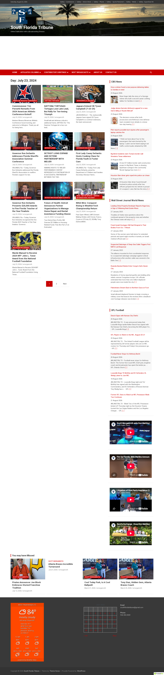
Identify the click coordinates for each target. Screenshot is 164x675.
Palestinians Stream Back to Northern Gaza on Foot (130, 288)
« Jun (86, 636)
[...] (140, 97)
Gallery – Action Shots (84, 2)
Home (14, 72)
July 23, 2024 (17, 117)
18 (105, 622)
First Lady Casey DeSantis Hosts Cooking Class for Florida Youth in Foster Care (88, 157)
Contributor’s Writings (55, 72)
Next (64, 284)
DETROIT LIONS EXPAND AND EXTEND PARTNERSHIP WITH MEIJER (56, 157)
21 (86, 626)
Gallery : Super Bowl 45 (146, 2)
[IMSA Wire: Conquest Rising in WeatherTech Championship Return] (89, 191)
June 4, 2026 (52, 570)
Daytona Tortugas (52, 101)
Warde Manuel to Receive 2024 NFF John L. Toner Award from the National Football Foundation (24, 257)
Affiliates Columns (30, 72)
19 (110, 622)
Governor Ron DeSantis (22, 148)
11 (105, 618)
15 (91, 622)
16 (95, 622)
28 (86, 630)
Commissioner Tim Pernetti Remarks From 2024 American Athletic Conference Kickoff (23, 110)
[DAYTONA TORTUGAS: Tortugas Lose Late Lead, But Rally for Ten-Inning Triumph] (57, 94)
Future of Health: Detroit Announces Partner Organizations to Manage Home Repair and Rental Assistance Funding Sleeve (57, 208)
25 (105, 626)
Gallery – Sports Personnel (115, 2)
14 (86, 622)
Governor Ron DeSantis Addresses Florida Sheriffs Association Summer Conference (25, 157)
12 (110, 618)
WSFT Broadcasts (80, 72)
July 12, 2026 (17, 591)
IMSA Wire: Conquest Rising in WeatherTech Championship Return (87, 206)
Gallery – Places (99, 2)
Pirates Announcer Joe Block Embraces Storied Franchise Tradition (26, 585)
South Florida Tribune (32, 27)
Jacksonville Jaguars (85, 101)
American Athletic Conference (25, 101)
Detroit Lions (50, 148)
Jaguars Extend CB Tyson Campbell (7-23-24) (88, 107)
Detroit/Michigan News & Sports (57, 198)
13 (114, 618)
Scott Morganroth (20, 577)
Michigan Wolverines (21, 248)
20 (114, 622)
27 (114, 626)
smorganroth (27, 117)
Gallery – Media (131, 2)
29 (91, 630)
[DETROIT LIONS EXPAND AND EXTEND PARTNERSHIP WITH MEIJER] (57, 141)
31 (100, 630)
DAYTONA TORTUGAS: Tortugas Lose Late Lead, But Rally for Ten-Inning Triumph (56, 110)
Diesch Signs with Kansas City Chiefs (124, 316)
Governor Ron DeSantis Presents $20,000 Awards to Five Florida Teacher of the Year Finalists (24, 207)
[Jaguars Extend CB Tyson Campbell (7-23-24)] (89, 94)
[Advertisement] (82, 52)
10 (100, 618)
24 (100, 626)
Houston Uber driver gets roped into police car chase (130, 172)
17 (100, 622)
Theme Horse (55, 671)
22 (91, 626)
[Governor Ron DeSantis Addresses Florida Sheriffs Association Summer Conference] (25, 141)
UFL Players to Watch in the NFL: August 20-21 (128, 335)
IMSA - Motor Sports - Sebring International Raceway (88, 197)
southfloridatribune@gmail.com (131, 607)
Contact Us (111, 72)
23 (95, 626)
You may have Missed (23, 555)
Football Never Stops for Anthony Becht (125, 354)
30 (95, 630)
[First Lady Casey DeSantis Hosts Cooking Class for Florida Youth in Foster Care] (89, 141)
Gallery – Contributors (67, 2)
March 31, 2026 (89, 588)
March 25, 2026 (126, 588)
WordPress (81, 671)
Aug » (115, 636)
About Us (98, 72)
